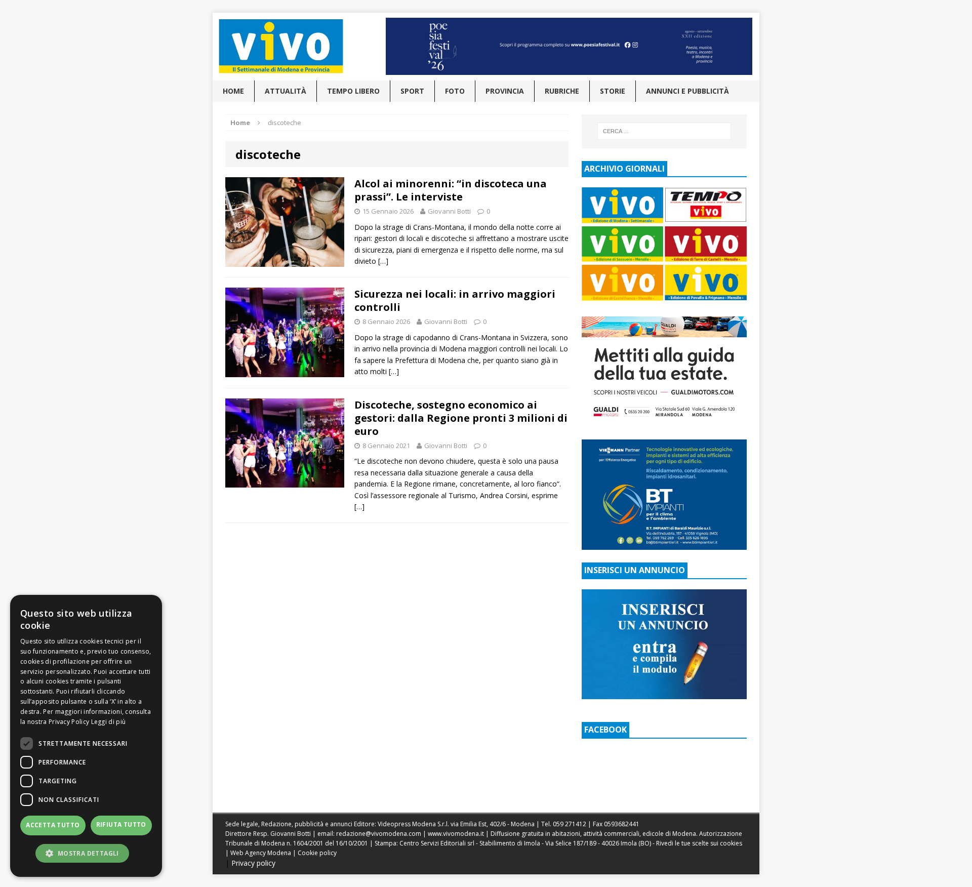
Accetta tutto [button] (52, 825)
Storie (612, 91)
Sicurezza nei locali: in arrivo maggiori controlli (454, 300)
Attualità (285, 91)
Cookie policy (317, 853)
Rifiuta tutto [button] (121, 824)
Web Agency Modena (260, 853)
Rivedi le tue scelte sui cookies (699, 843)
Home (233, 91)
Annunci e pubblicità (687, 91)
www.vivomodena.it (456, 833)
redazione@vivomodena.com (378, 833)
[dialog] (86, 736)
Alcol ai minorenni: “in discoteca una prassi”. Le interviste (450, 190)
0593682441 (621, 824)
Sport (412, 91)
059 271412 (569, 824)
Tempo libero (353, 91)
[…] (383, 261)
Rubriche (562, 91)
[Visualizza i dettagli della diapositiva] (569, 46)
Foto (455, 91)
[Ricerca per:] (664, 131)
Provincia (504, 91)
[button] (86, 853)
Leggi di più (108, 721)
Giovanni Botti (449, 211)
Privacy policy (253, 863)
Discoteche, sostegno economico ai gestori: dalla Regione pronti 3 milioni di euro (461, 418)
